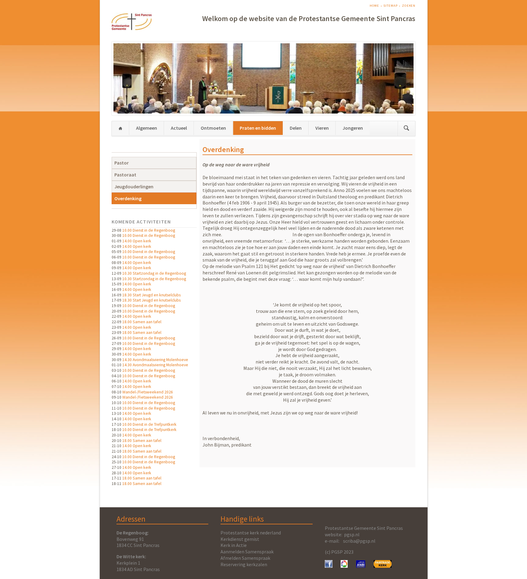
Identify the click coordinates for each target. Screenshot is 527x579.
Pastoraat (125, 175)
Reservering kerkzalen (243, 564)
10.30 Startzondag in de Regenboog (154, 273)
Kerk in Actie (233, 545)
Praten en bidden (258, 128)
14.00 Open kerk (136, 241)
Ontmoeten (213, 128)
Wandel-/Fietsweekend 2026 (147, 392)
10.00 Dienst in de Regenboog (148, 230)
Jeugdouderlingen (133, 186)
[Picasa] (344, 566)
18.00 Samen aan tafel (141, 321)
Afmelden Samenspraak (245, 558)
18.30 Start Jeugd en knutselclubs (151, 295)
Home (374, 6)
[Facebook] (328, 566)
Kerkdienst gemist (239, 539)
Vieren (322, 128)
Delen (296, 128)
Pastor (121, 163)
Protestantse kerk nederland (250, 533)
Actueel (179, 128)
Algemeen (146, 128)
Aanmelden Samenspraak (247, 551)
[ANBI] (361, 566)
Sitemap (390, 6)
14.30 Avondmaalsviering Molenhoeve (155, 359)
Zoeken (408, 6)
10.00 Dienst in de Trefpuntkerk (149, 424)
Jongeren (352, 128)
